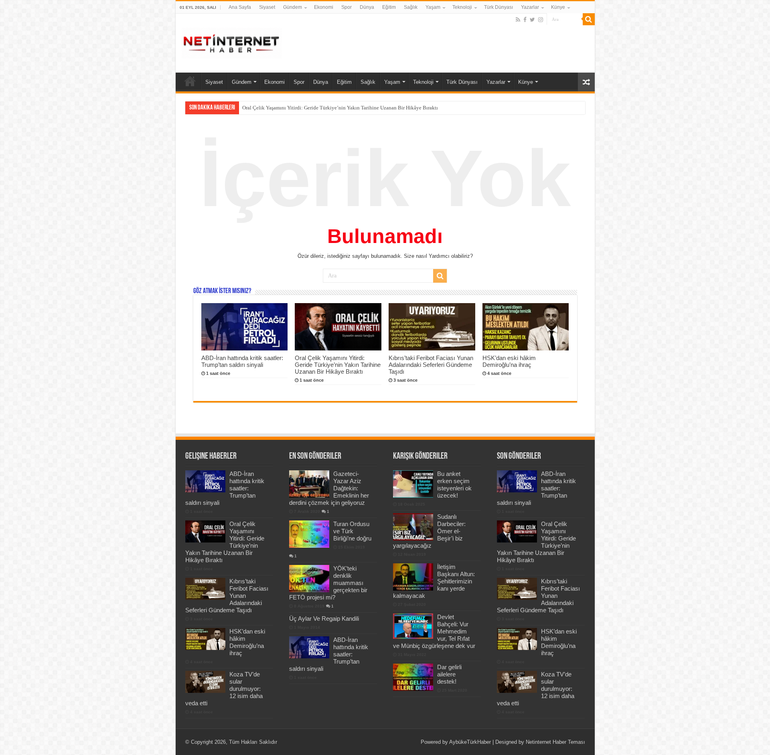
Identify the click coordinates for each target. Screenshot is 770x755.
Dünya (367, 7)
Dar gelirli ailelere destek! (449, 674)
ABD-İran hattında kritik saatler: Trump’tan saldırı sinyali (242, 361)
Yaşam (433, 7)
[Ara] (589, 19)
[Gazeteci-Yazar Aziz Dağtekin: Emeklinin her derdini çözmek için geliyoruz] (309, 484)
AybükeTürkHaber (470, 742)
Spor (346, 7)
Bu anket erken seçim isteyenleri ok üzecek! (454, 484)
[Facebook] (525, 19)
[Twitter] (532, 19)
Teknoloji (462, 7)
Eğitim (389, 7)
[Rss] (518, 19)
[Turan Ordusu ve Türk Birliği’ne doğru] (309, 534)
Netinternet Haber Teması (555, 742)
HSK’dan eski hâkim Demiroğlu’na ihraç (509, 361)
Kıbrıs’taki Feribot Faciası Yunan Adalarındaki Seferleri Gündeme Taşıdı (431, 364)
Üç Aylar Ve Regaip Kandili (324, 618)
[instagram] (540, 19)
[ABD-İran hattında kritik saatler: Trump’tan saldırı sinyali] (309, 647)
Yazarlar (530, 7)
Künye (558, 7)
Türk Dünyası (498, 7)
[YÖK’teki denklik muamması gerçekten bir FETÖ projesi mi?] (309, 578)
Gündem (292, 7)
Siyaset (267, 7)
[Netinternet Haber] (232, 41)
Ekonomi (323, 7)
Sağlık (410, 7)
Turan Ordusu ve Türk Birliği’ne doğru (352, 531)
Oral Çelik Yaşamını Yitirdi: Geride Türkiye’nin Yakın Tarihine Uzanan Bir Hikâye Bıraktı (340, 108)
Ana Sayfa (240, 7)
